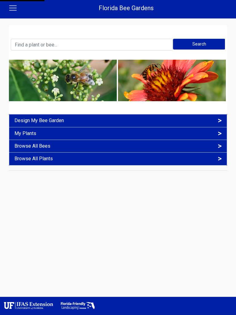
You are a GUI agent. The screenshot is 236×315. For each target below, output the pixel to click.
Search (199, 44)
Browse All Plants (33, 158)
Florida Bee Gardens (126, 8)
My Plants (25, 133)
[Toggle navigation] (13, 8)
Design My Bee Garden (39, 120)
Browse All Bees (32, 146)
